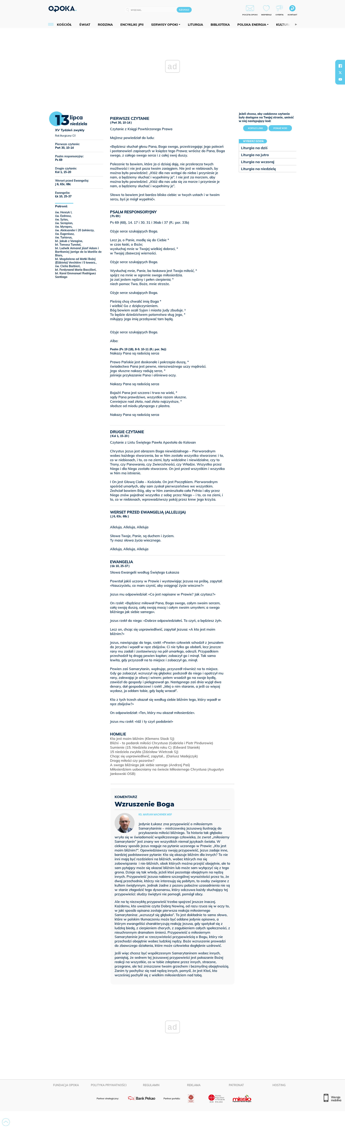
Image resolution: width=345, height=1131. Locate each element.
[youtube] (340, 79)
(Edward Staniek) (155, 747)
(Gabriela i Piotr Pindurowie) (161, 743)
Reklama (193, 1085)
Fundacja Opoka (66, 1085)
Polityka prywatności (109, 1085)
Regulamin (151, 1085)
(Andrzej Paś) (150, 765)
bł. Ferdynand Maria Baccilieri (75, 270)
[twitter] (340, 72)
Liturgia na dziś (254, 148)
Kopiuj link (258, 127)
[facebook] (340, 66)
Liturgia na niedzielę (258, 168)
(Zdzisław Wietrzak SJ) (144, 752)
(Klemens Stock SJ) (142, 738)
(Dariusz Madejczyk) (154, 756)
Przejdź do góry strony (6, 1122)
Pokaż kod (280, 128)
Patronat (236, 1085)
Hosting (279, 1085)
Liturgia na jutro (255, 155)
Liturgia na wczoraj (257, 161)
